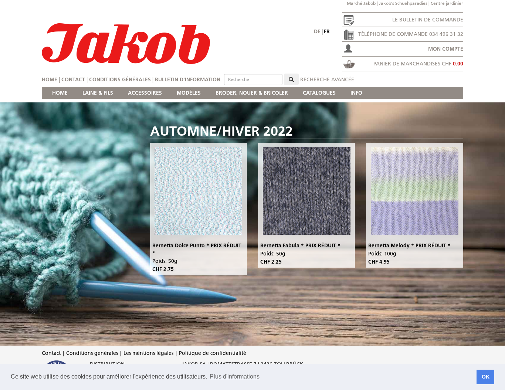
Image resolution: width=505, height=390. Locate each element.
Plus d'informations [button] (235, 376)
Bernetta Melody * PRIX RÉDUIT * (409, 245)
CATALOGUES (319, 92)
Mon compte (445, 48)
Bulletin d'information (187, 79)
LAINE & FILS (97, 92)
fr (327, 31)
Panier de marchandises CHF (418, 63)
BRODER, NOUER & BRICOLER (252, 92)
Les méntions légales (148, 353)
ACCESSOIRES (145, 92)
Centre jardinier (447, 3)
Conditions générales (120, 79)
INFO (356, 92)
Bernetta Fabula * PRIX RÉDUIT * (300, 245)
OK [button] (485, 377)
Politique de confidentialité (212, 353)
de (317, 31)
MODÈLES (189, 92)
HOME (60, 92)
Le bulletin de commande (427, 19)
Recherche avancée (327, 79)
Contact (73, 79)
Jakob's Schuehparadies (403, 3)
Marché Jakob (361, 3)
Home (49, 79)
